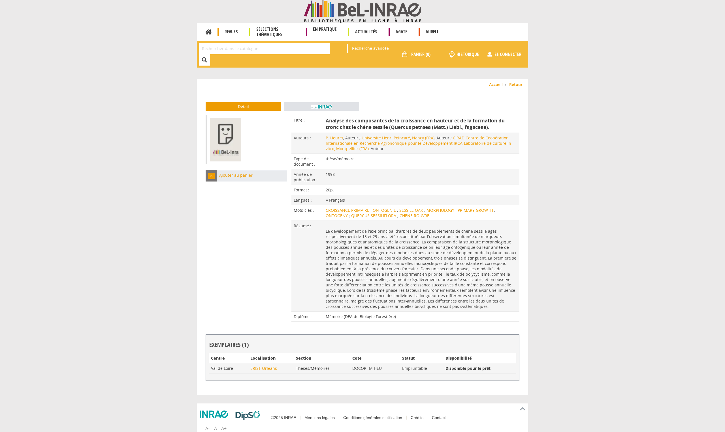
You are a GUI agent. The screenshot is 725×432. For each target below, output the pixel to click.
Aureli (432, 32)
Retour (516, 84)
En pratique (325, 29)
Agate (401, 32)
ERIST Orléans (263, 368)
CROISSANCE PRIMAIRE (348, 210)
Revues (231, 32)
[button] (211, 176)
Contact (439, 417)
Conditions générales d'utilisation (372, 417)
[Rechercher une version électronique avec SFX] (321, 106)
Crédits (417, 417)
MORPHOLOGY (441, 210)
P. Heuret (334, 138)
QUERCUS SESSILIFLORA (374, 215)
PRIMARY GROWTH (476, 210)
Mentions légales (319, 417)
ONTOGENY (337, 215)
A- (207, 428)
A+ (224, 428)
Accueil (208, 32)
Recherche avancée (370, 48)
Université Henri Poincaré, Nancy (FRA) (398, 138)
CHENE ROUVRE (414, 215)
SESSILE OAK (411, 210)
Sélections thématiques (269, 32)
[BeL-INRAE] (362, 11)
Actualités (366, 32)
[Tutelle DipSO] (249, 415)
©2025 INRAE (283, 417)
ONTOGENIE (385, 210)
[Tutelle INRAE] (215, 414)
